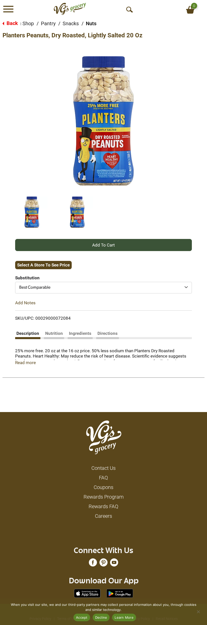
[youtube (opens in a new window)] (114, 564)
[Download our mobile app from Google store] (120, 593)
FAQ (103, 478)
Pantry (48, 23)
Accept (82, 617)
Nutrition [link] (54, 333)
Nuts (91, 23)
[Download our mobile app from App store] (87, 593)
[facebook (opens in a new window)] (93, 564)
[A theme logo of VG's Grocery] (70, 8)
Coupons (103, 487)
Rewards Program (104, 497)
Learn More (124, 617)
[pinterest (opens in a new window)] (103, 564)
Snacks (71, 23)
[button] (31, 212)
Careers (103, 516)
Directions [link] (107, 333)
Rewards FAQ (103, 506)
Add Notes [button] (25, 302)
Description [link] (27, 333)
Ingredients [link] (80, 333)
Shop (28, 23)
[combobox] (103, 287)
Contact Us (103, 468)
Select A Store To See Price (43, 264)
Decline (101, 617)
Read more (25, 362)
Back (11, 23)
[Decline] (198, 611)
